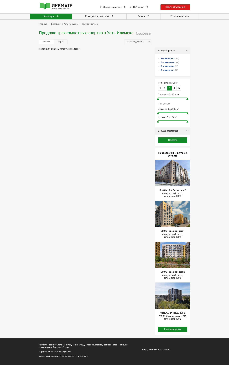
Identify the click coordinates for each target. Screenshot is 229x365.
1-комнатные (170, 58)
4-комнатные (169, 70)
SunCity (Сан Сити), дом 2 (173, 190)
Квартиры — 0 (51, 16)
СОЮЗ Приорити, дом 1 (173, 231)
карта (60, 41)
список (46, 41)
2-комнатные (170, 62)
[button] (138, 41)
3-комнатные (169, 66)
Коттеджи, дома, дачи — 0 (99, 16)
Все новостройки (172, 329)
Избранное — (140, 7)
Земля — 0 (143, 16)
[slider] (158, 99)
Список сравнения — (114, 7)
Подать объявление (175, 7)
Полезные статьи (179, 16)
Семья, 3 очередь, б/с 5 (172, 313)
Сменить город (143, 33)
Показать (172, 140)
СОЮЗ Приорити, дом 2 (173, 272)
